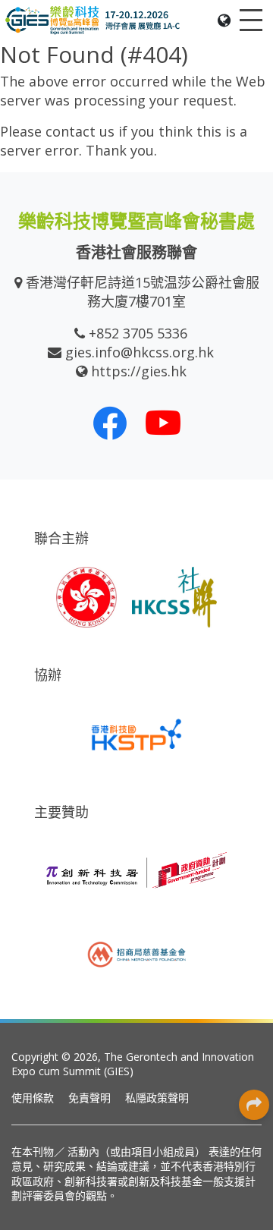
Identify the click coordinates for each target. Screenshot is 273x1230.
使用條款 (32, 1097)
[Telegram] (254, 1002)
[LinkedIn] (254, 866)
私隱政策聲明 (157, 1097)
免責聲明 (89, 1097)
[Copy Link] (254, 1070)
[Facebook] (254, 831)
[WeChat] (254, 968)
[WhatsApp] (254, 934)
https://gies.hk (139, 371)
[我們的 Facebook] (110, 423)
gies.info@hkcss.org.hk (139, 352)
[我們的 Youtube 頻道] (163, 423)
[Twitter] (254, 900)
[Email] (254, 1036)
